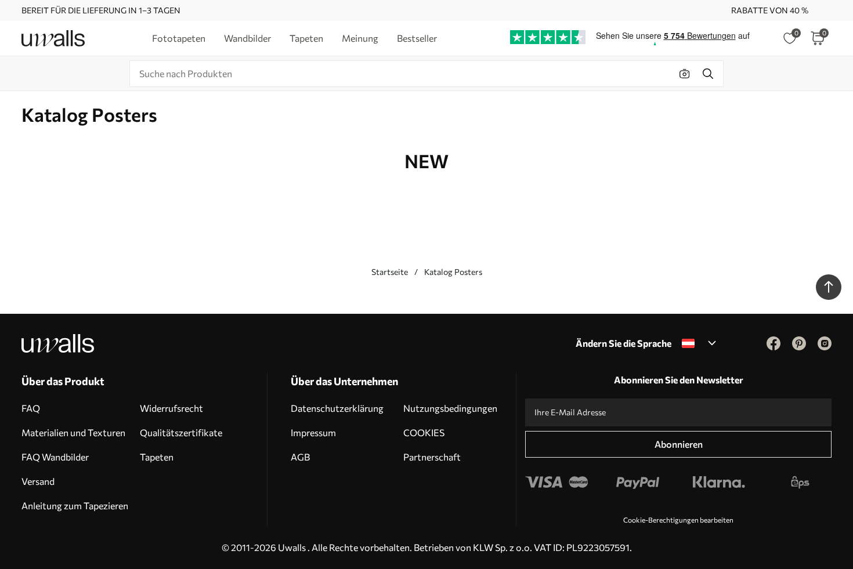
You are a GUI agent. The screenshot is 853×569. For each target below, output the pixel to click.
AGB (300, 456)
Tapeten (157, 456)
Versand (38, 481)
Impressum (313, 432)
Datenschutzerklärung (337, 408)
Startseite (389, 272)
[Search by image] (684, 73)
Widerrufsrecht (171, 408)
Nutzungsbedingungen (450, 408)
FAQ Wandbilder (55, 456)
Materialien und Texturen (73, 432)
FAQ (30, 408)
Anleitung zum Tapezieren (74, 505)
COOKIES (423, 432)
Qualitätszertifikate (181, 432)
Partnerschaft (432, 456)
